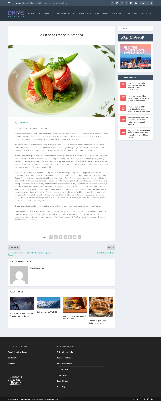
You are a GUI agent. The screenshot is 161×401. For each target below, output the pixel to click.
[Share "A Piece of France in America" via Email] (74, 237)
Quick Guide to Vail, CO (47, 312)
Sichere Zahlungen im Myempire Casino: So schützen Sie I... (44, 3)
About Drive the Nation (17, 352)
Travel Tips (83, 14)
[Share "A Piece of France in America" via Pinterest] (65, 237)
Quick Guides (132, 14)
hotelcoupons (37, 268)
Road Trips (116, 14)
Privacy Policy (52, 399)
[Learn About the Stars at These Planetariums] (22, 303)
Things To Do (44, 14)
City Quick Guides (64, 363)
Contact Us (12, 358)
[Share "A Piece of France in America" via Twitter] (56, 237)
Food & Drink (101, 14)
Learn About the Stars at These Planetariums (21, 315)
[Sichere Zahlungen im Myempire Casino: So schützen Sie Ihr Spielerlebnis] (123, 85)
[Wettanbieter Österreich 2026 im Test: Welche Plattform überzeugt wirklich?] (123, 119)
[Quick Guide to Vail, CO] (49, 302)
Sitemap (11, 363)
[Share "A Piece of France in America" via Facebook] (51, 237)
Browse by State (65, 14)
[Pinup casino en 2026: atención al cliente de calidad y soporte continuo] (123, 108)
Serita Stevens (23, 123)
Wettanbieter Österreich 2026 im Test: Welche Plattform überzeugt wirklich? (138, 121)
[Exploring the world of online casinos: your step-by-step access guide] (123, 98)
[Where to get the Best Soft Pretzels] (101, 307)
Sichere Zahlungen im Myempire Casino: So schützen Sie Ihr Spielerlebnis (136, 86)
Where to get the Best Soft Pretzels (99, 322)
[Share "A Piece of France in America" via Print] (79, 237)
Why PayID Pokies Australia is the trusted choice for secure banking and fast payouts (139, 134)
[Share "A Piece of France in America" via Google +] (60, 237)
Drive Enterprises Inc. (22, 399)
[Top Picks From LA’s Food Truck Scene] (75, 305)
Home (31, 14)
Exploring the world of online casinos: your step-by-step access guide (138, 98)
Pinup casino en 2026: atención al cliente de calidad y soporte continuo (139, 109)
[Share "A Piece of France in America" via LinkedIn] (70, 237)
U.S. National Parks (65, 352)
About (145, 14)
